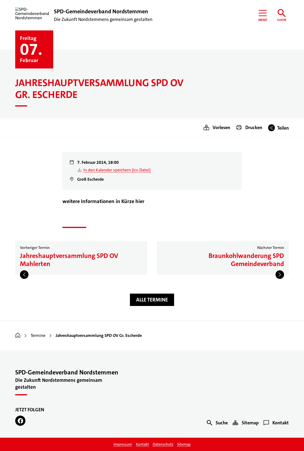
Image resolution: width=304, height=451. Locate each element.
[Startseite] (17, 335)
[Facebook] (20, 421)
